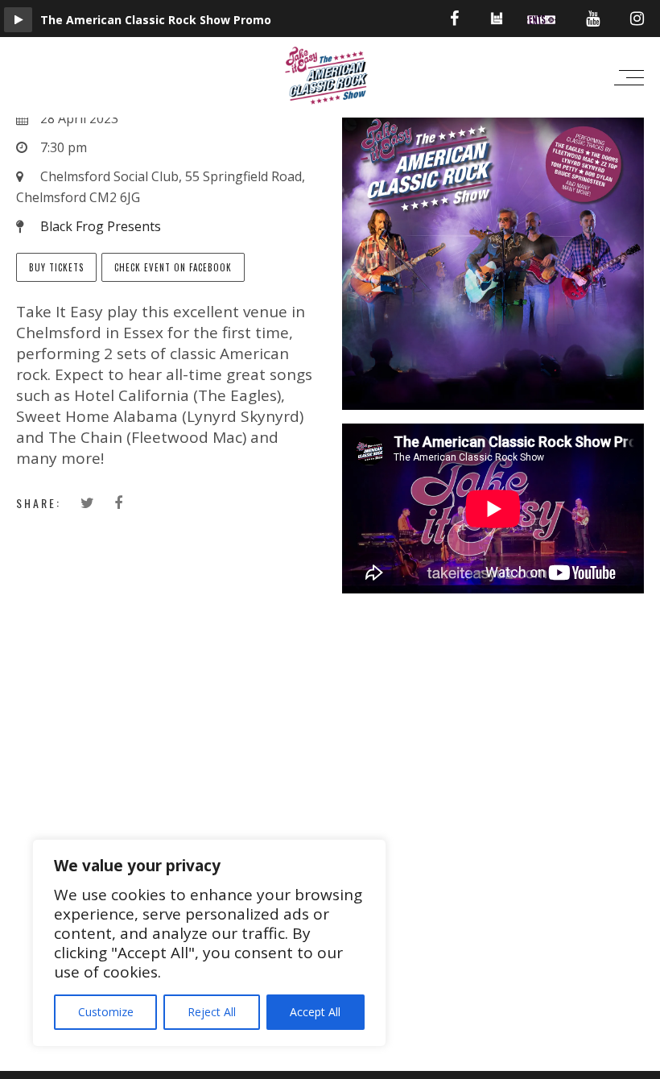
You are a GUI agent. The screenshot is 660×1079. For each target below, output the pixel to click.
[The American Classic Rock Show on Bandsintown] (496, 23)
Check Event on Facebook (173, 267)
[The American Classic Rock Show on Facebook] (454, 18)
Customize (106, 1011)
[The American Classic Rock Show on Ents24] (541, 18)
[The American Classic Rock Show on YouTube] (593, 18)
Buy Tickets (56, 267)
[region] (209, 943)
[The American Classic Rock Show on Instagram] (637, 18)
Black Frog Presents (100, 226)
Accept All (315, 1011)
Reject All (212, 1011)
